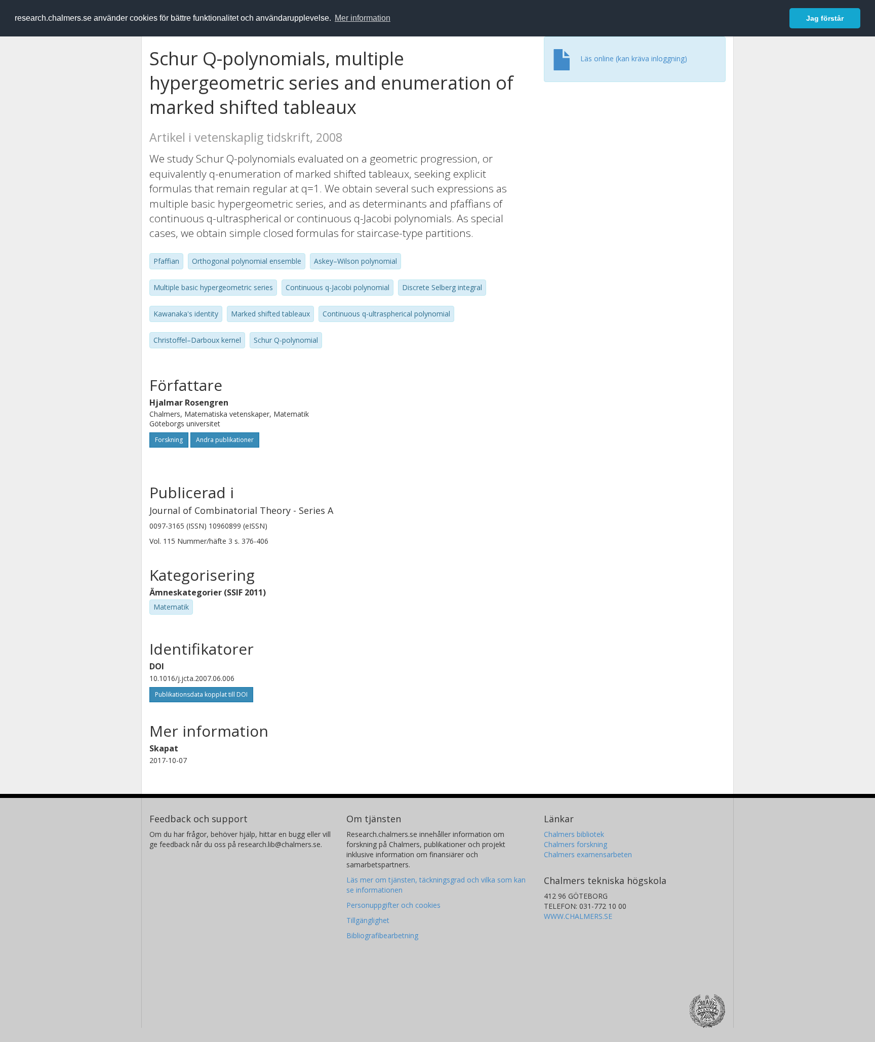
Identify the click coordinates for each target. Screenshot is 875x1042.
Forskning (169, 439)
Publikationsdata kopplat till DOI (201, 694)
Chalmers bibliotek (574, 834)
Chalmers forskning (575, 844)
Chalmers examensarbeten (588, 854)
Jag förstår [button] (825, 18)
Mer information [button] (362, 18)
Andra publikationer (225, 439)
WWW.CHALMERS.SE (578, 916)
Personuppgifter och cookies (393, 905)
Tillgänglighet (367, 920)
